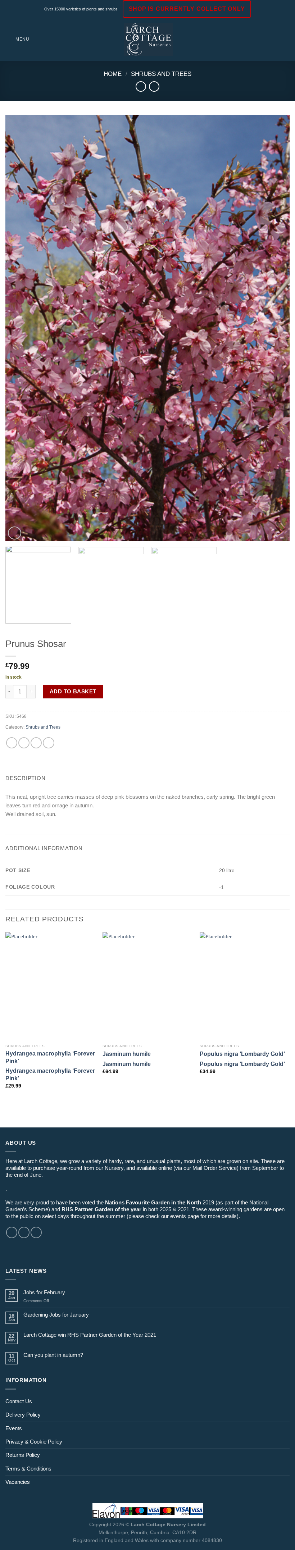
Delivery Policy (23, 1415)
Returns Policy (22, 1455)
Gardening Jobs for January (56, 1315)
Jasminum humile (127, 1053)
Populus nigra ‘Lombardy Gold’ (242, 1053)
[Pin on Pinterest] (48, 742)
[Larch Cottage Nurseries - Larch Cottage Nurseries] (148, 39)
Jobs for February (44, 1292)
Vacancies (17, 1482)
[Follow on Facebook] (11, 1232)
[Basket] (286, 39)
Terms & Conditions (28, 1468)
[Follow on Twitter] (36, 1232)
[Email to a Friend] (36, 742)
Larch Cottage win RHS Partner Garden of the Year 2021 (89, 1335)
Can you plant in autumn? (53, 1355)
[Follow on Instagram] (24, 1232)
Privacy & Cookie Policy (33, 1442)
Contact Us (18, 1401)
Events (13, 1428)
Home (113, 73)
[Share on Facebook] (24, 742)
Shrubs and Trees (161, 73)
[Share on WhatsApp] (11, 742)
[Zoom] (14, 533)
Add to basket (73, 691)
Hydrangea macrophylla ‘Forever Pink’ (50, 1057)
